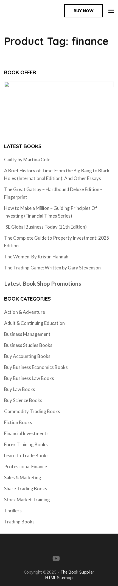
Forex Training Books (26, 444)
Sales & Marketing (22, 477)
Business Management (27, 334)
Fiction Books (18, 422)
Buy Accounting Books (27, 356)
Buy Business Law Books (29, 378)
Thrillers (13, 510)
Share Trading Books (25, 488)
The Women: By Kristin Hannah (36, 256)
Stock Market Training (27, 499)
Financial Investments (26, 433)
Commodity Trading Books (32, 411)
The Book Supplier (77, 572)
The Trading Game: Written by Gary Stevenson (52, 268)
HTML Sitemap (59, 577)
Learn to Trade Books (26, 455)
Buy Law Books (19, 389)
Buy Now (84, 10)
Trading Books (19, 522)
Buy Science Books (23, 400)
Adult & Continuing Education (34, 323)
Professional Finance (25, 466)
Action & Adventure (24, 312)
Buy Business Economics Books (36, 367)
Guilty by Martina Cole (27, 159)
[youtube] (56, 558)
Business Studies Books (28, 345)
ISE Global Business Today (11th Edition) (45, 227)
